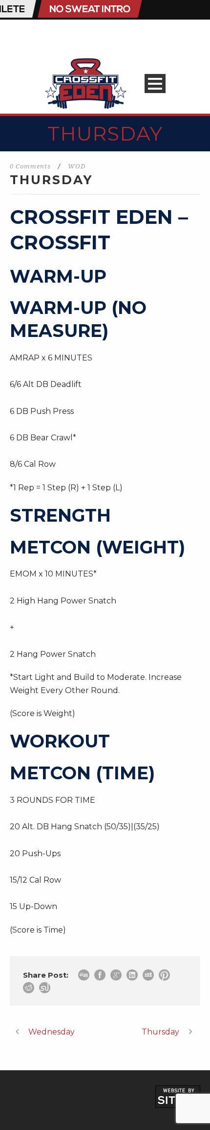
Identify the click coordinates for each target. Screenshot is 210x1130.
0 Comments (30, 166)
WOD (76, 166)
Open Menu (155, 83)
